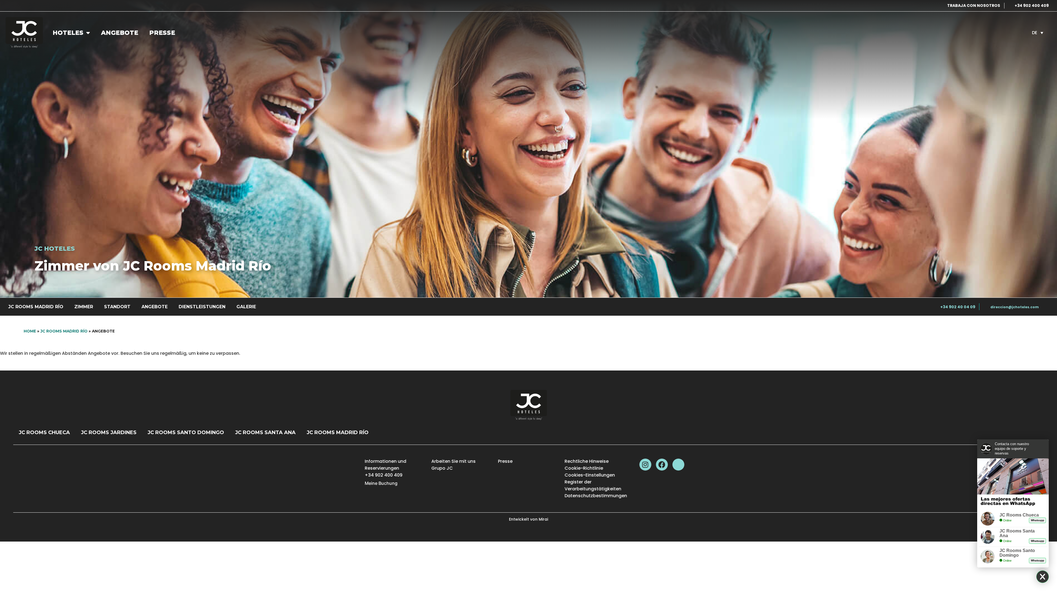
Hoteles (68, 32)
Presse (162, 32)
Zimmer (83, 306)
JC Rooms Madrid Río (35, 306)
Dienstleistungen (202, 306)
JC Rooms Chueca (44, 432)
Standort (117, 306)
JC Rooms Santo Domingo (186, 432)
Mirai (543, 519)
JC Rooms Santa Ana (265, 432)
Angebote (119, 32)
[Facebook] (662, 464)
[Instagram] (645, 464)
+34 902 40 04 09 (957, 307)
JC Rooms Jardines (109, 432)
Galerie (246, 306)
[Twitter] (678, 464)
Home (30, 331)
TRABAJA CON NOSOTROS (973, 5)
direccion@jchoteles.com (1014, 307)
